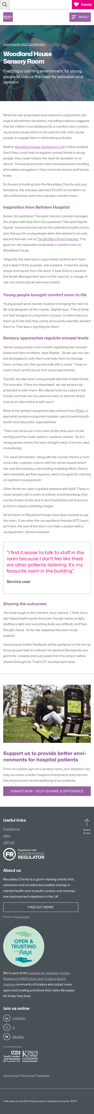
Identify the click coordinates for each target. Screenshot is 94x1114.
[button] (5, 4)
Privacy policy (28, 1075)
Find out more (41, 907)
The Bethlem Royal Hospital (57, 239)
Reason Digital (22, 916)
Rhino (80, 410)
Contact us (11, 829)
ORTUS (8, 842)
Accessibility (43, 1075)
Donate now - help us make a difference (47, 791)
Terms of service (11, 1075)
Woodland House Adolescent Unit (40, 147)
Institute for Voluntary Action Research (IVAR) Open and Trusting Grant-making (36, 978)
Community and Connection (24, 44)
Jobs (6, 835)
